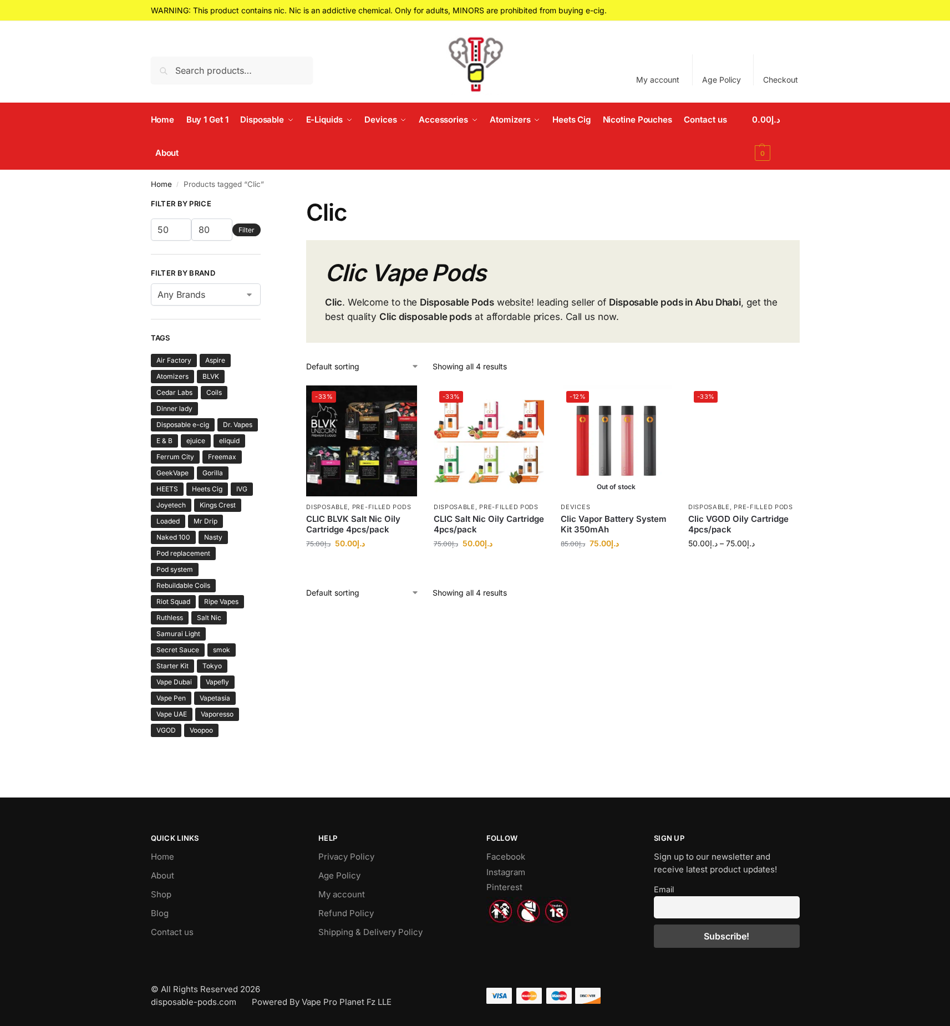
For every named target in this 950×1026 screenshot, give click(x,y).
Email (664, 889)
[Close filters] (264, 205)
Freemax (222, 457)
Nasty (213, 537)
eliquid (229, 440)
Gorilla (212, 473)
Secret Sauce (177, 650)
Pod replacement (183, 553)
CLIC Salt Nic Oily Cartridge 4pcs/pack (489, 524)
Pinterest (504, 887)
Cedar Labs (174, 392)
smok (221, 650)
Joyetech (171, 505)
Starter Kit (172, 666)
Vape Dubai (174, 682)
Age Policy (721, 79)
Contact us (172, 932)
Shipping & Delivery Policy (370, 932)
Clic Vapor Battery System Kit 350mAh (614, 524)
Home (161, 184)
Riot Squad (173, 601)
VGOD (166, 730)
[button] (776, 136)
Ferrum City (175, 457)
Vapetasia (215, 698)
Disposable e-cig (182, 424)
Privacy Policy (346, 856)
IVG (241, 489)
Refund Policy (346, 913)
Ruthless (169, 617)
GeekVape (172, 473)
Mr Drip (205, 521)
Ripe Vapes (221, 601)
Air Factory (173, 360)
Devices (575, 507)
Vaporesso (217, 714)
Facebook (505, 856)
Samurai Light (178, 633)
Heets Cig (207, 489)
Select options (361, 566)
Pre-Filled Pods (382, 507)
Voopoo (201, 730)
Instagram (505, 872)
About (162, 875)
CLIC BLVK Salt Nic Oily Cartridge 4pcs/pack (353, 524)
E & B (164, 440)
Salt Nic (209, 617)
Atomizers (172, 376)
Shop (161, 894)
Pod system (174, 569)
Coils (214, 392)
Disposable (327, 507)
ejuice (195, 440)
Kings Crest (218, 505)
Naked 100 (173, 537)
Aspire (215, 360)
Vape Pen (171, 698)
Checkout (780, 79)
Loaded (168, 521)
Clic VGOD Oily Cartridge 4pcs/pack (738, 524)
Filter (246, 230)
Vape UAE (171, 714)
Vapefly (217, 682)
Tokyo (212, 666)
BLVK (210, 376)
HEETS (167, 489)
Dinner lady (174, 408)
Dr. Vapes (237, 424)
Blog (160, 913)
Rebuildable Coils (183, 585)
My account (657, 79)
